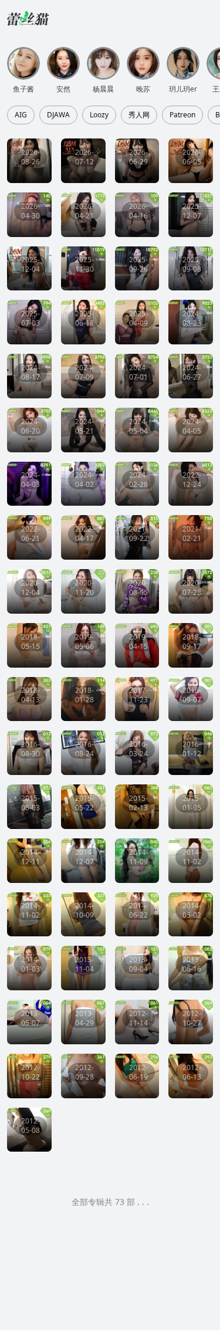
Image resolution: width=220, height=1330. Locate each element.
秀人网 (139, 115)
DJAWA (58, 115)
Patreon (182, 115)
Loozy (99, 115)
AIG (21, 115)
